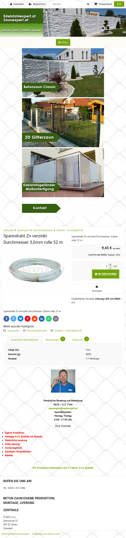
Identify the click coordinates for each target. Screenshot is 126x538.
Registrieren (39, 4)
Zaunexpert (13, 330)
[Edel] (63, 196)
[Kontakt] (63, 215)
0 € (119, 4)
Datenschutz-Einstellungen (16, 533)
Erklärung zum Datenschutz (46, 533)
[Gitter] (63, 146)
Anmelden (18, 4)
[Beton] (63, 96)
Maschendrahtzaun (37, 330)
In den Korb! (107, 274)
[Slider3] (63, 35)
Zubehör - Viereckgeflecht (68, 330)
